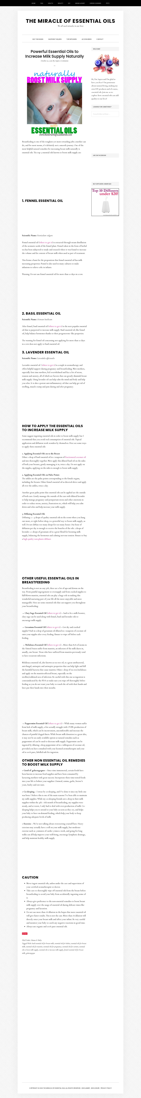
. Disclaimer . (86, 1088)
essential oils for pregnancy (52, 946)
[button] (108, 37)
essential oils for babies (62, 943)
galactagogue (30, 953)
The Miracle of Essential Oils (70, 21)
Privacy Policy (106, 1088)
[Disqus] (54, 991)
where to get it (46, 242)
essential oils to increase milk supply (51, 950)
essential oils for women (70, 946)
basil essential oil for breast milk (43, 943)
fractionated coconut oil (75, 457)
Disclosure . (96, 1088)
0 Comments (64, 61)
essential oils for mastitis (34, 946)
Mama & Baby (36, 940)
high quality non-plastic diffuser (37, 539)
